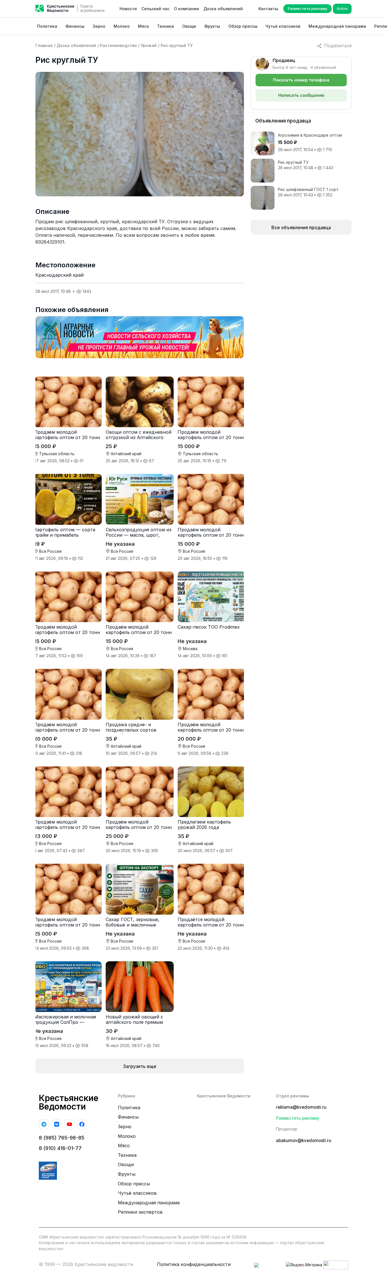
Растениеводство (118, 45)
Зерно (99, 26)
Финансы (74, 26)
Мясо (143, 26)
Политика (47, 26)
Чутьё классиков (282, 26)
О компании (186, 8)
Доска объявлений (223, 8)
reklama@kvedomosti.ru (301, 1107)
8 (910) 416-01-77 (60, 1148)
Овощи (189, 26)
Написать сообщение (301, 95)
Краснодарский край (59, 275)
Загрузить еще (139, 1066)
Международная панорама (337, 26)
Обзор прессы (243, 26)
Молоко (122, 26)
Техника (165, 26)
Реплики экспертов (140, 1212)
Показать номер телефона (301, 80)
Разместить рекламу (307, 8)
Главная (44, 45)
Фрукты (212, 26)
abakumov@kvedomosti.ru (303, 1140)
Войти (342, 8)
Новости (128, 8)
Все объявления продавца (301, 227)
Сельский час (155, 8)
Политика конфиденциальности (194, 1264)
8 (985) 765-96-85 (61, 1138)
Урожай (149, 45)
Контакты (268, 8)
